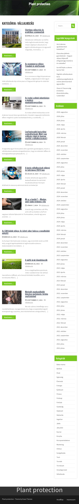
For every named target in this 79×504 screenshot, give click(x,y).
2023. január (61, 285)
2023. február (61, 281)
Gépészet (60, 411)
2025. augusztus (62, 163)
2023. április (61, 272)
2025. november (62, 150)
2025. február (61, 184)
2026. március (61, 133)
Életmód (60, 381)
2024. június (61, 217)
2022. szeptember (63, 298)
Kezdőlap (60, 500)
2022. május (61, 314)
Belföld (59, 369)
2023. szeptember (63, 255)
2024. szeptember (63, 205)
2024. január (61, 239)
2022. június (61, 310)
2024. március (61, 230)
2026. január (61, 142)
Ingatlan (60, 419)
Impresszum (71, 500)
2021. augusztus (62, 340)
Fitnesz (59, 394)
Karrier (59, 432)
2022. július (60, 306)
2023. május (61, 268)
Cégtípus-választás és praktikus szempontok (34, 31)
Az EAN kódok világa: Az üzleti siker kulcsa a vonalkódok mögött (26, 232)
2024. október (61, 201)
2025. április (61, 179)
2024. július (60, 213)
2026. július (60, 116)
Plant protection (39, 3)
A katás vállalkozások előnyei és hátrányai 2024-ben (37, 168)
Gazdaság (60, 407)
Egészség (60, 377)
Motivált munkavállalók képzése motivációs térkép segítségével (36, 294)
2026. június (61, 120)
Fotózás (59, 402)
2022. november (62, 293)
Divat (58, 373)
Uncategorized (62, 470)
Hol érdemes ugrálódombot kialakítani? (62, 46)
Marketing (60, 445)
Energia (59, 386)
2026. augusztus (62, 112)
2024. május (61, 222)
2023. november (62, 247)
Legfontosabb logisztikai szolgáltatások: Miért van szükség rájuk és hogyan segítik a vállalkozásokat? (36, 135)
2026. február (61, 137)
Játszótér (60, 428)
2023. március (61, 276)
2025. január (61, 188)
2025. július (60, 167)
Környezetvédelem (63, 440)
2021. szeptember (63, 335)
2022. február (61, 323)
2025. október (61, 154)
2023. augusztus (62, 260)
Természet (60, 466)
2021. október (61, 331)
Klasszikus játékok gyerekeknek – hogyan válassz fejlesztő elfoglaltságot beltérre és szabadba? (65, 58)
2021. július (60, 344)
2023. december (62, 243)
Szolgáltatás (61, 453)
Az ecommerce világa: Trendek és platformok (35, 65)
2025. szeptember (63, 158)
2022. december (62, 289)
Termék (59, 461)
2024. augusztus (62, 209)
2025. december (62, 146)
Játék (58, 423)
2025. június (61, 171)
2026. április (61, 129)
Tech (58, 457)
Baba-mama (61, 364)
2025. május (61, 175)
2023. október (61, 251)
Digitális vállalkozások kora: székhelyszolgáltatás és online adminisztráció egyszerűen (65, 79)
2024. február (61, 234)
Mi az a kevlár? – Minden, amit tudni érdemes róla (36, 200)
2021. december (62, 327)
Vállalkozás (46, 36)
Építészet (60, 390)
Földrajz (59, 398)
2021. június (61, 348)
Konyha (59, 436)
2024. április (61, 226)
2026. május (61, 125)
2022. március (61, 319)
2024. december (62, 192)
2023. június (61, 264)
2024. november (62, 196)
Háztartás (60, 415)
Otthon (59, 449)
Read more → (9, 55)
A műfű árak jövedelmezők (36, 259)
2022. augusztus (62, 302)
